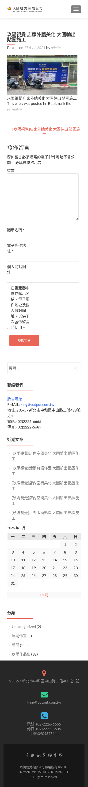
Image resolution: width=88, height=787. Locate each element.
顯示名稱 (15, 230)
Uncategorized (24, 626)
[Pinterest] (50, 755)
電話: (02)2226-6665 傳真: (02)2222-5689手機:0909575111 (44, 729)
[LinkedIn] (38, 755)
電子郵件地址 (16, 248)
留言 (12, 170)
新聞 (15, 645)
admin (56, 47)
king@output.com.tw (37, 404)
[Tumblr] (55, 755)
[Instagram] (60, 755)
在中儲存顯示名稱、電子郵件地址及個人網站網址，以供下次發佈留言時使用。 (20, 307)
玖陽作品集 (21, 654)
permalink (15, 109)
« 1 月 (44, 594)
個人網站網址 (16, 269)
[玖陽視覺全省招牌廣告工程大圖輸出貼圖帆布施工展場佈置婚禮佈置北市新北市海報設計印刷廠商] (25, 9)
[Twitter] (32, 755)
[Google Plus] (44, 755)
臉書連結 (14, 398)
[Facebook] (27, 755)
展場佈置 (19, 635)
